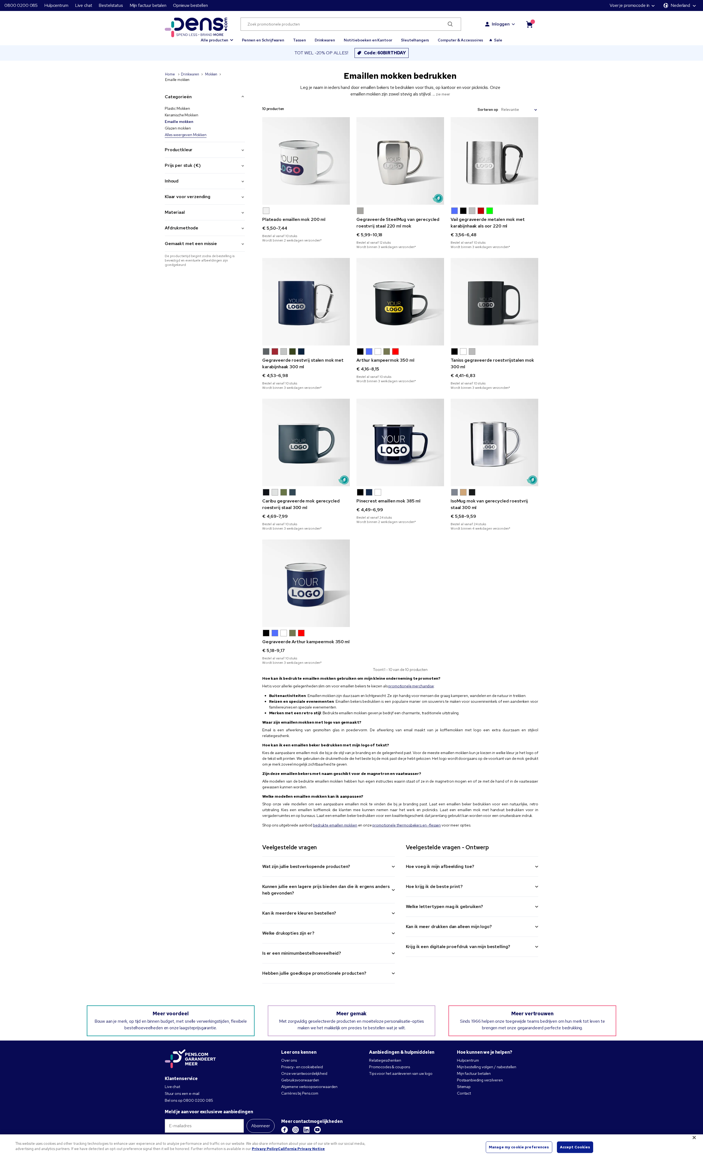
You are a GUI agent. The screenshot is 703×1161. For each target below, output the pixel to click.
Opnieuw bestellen (190, 5)
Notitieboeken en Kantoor (368, 40)
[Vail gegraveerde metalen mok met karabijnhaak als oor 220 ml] (494, 161)
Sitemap (464, 1086)
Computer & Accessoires (460, 40)
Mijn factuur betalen (148, 5)
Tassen (299, 40)
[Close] (694, 1137)
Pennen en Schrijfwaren (263, 40)
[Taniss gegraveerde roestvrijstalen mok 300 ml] (494, 301)
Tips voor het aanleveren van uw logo (401, 1073)
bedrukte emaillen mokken (335, 825)
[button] (217, 37)
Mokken (211, 74)
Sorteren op (488, 109)
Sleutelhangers (415, 40)
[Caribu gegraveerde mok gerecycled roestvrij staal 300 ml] (306, 442)
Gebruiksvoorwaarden (300, 1080)
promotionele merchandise (411, 686)
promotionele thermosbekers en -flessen (406, 825)
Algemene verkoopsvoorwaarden (309, 1086)
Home (170, 74)
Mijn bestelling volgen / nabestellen (486, 1066)
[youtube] (317, 1129)
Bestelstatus (111, 5)
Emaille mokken (179, 121)
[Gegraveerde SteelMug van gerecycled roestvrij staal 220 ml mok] (400, 161)
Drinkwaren (325, 40)
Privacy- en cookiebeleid (302, 1066)
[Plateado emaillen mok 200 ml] (306, 161)
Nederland (680, 5)
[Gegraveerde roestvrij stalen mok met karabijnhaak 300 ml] (306, 301)
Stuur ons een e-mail (182, 1093)
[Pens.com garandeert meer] (190, 1059)
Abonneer (260, 1126)
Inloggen (501, 24)
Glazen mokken (178, 128)
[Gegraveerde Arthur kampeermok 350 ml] (306, 583)
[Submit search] (450, 24)
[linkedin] (306, 1129)
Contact (464, 1093)
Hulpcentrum (56, 5)
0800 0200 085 (21, 5)
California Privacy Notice (301, 1148)
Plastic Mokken (177, 108)
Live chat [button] (83, 5)
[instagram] (295, 1129)
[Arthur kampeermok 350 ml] (400, 301)
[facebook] (284, 1129)
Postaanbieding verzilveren (480, 1080)
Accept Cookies (575, 1147)
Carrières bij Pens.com (299, 1093)
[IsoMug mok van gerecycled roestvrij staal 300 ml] (494, 442)
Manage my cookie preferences (519, 1147)
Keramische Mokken (181, 115)
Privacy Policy (265, 1148)
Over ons (289, 1060)
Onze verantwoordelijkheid (304, 1073)
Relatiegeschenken (385, 1060)
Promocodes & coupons (389, 1066)
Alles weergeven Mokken (186, 134)
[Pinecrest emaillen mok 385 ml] (400, 442)
